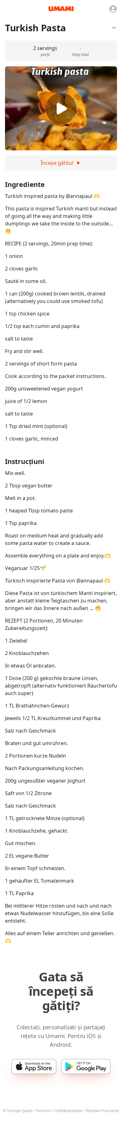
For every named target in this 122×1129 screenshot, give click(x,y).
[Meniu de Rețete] (114, 28)
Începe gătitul (57, 162)
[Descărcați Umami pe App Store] (34, 1066)
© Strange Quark (17, 1110)
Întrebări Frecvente (102, 1110)
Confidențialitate (67, 1110)
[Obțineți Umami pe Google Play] (85, 1066)
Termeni (43, 1110)
